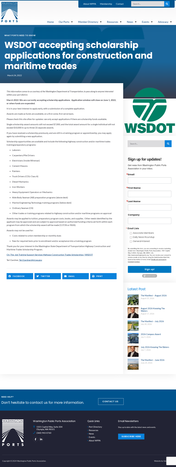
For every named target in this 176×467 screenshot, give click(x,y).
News (130, 21)
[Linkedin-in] (41, 439)
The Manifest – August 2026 (154, 295)
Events (145, 21)
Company (134, 215)
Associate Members (143, 233)
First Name (134, 188)
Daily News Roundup (144, 237)
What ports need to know (20, 35)
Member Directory (88, 21)
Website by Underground (164, 461)
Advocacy (163, 21)
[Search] (167, 4)
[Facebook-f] (35, 439)
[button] (20, 276)
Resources (112, 21)
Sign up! (150, 269)
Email (131, 174)
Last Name (134, 201)
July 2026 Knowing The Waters (155, 347)
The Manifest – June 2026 (152, 360)
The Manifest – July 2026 (152, 321)
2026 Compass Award (151, 334)
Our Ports (64, 21)
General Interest (141, 241)
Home (50, 21)
